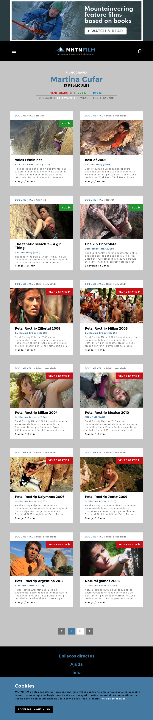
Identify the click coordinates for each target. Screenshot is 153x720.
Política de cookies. (113, 698)
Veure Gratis (58, 291)
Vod (65, 123)
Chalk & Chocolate (100, 244)
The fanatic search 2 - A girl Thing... (38, 246)
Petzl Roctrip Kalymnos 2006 (39, 497)
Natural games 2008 (102, 581)
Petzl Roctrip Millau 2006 (106, 328)
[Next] (89, 631)
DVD (98, 92)
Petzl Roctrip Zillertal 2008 (37, 328)
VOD (83, 92)
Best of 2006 (95, 160)
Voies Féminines (28, 160)
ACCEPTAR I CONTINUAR (34, 709)
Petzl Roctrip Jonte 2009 (106, 497)
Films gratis (61, 92)
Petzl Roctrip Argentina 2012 (39, 581)
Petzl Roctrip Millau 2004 (36, 413)
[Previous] (61, 631)
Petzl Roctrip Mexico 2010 (107, 413)
